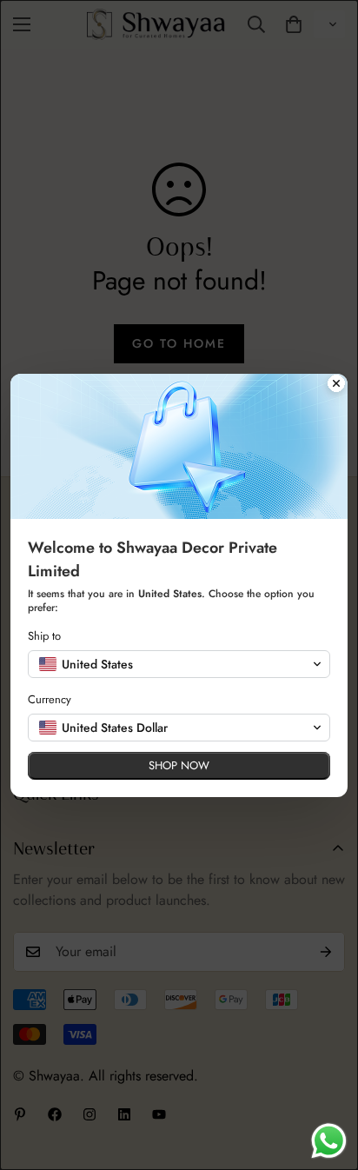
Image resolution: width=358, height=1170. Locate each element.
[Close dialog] (336, 385)
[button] (179, 664)
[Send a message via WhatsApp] (328, 1140)
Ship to (44, 635)
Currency (49, 699)
